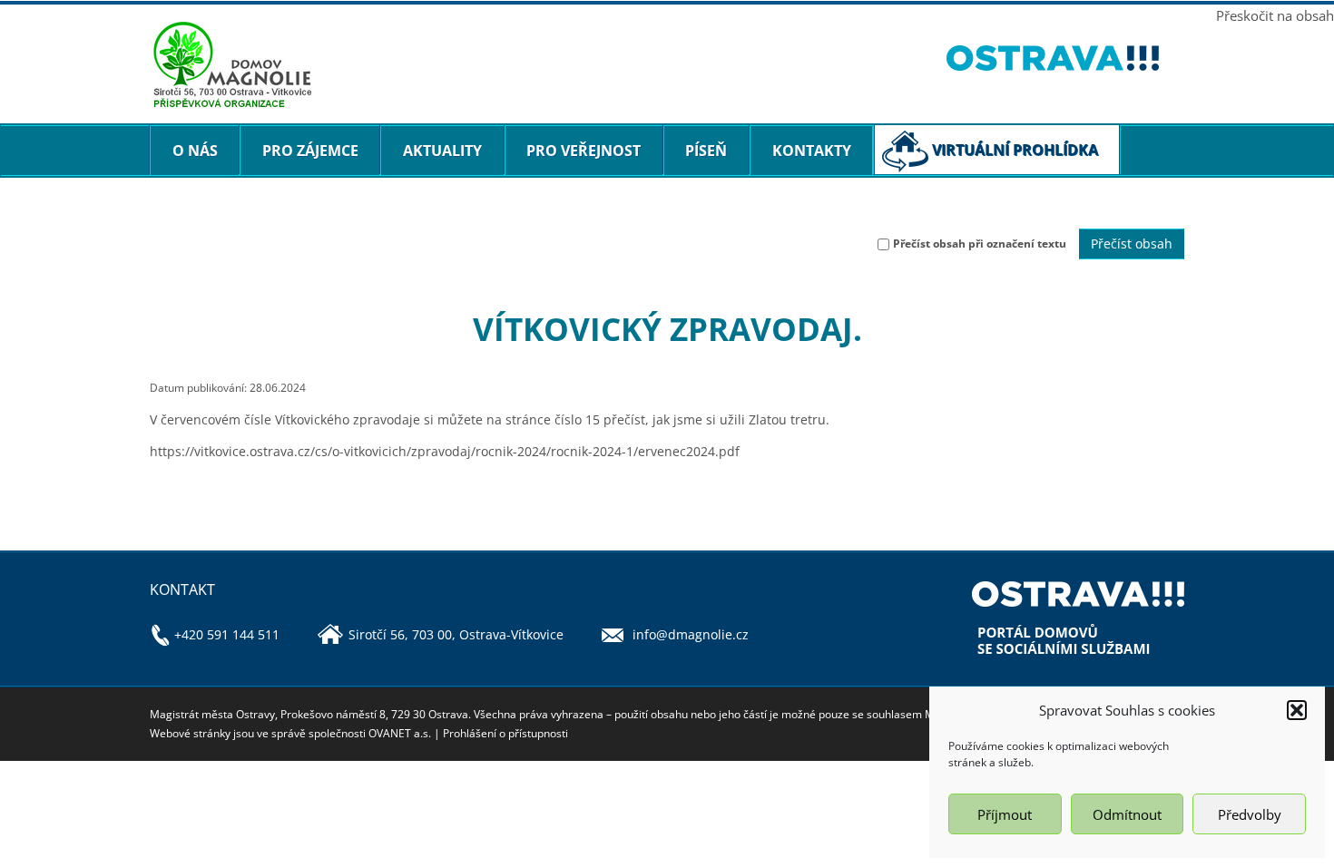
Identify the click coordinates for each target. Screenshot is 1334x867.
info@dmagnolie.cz (691, 634)
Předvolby (1249, 814)
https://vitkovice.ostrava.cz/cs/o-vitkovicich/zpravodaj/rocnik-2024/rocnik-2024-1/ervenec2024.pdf (445, 451)
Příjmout (1004, 814)
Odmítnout (1127, 814)
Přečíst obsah (1131, 243)
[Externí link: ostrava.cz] (1066, 58)
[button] (1297, 710)
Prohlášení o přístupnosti (505, 733)
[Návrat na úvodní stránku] (534, 65)
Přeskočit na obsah (1275, 15)
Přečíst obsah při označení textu (979, 243)
